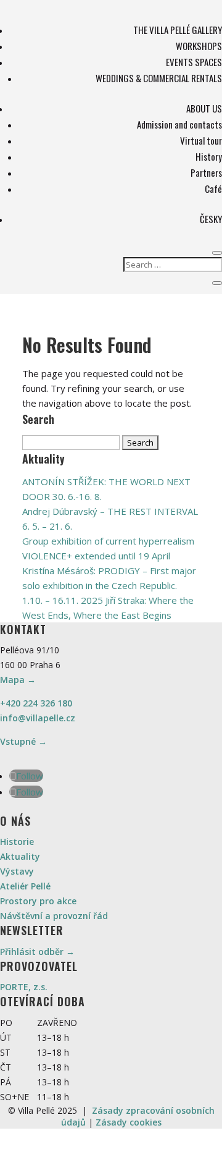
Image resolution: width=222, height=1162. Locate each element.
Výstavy (17, 871)
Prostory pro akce (38, 901)
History (208, 156)
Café (213, 188)
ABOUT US (204, 108)
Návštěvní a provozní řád (54, 916)
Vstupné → (23, 741)
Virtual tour (201, 140)
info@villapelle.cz (37, 718)
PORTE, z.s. (23, 987)
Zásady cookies (129, 1122)
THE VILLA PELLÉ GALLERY (177, 29)
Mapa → (18, 679)
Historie (17, 841)
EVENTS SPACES (194, 62)
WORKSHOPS (199, 46)
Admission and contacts (179, 124)
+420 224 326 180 (36, 703)
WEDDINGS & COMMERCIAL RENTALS (159, 78)
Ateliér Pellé (25, 886)
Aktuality (20, 856)
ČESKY (211, 219)
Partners (206, 172)
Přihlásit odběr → (37, 951)
